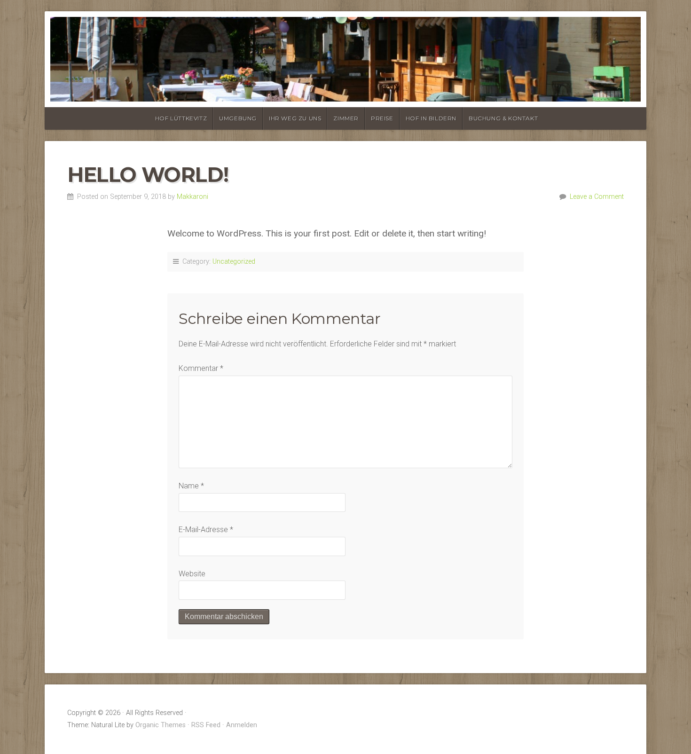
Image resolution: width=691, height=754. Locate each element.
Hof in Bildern (431, 118)
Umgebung (238, 118)
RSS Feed (205, 725)
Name (191, 485)
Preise (382, 118)
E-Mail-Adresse (206, 529)
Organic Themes (160, 725)
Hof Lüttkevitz (181, 118)
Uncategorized (233, 262)
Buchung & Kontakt (503, 118)
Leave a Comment (597, 197)
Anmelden (241, 725)
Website (192, 573)
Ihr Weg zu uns (295, 118)
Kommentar (201, 368)
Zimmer (346, 118)
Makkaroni (192, 197)
